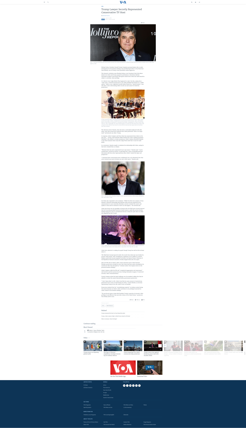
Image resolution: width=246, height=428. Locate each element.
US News (86, 385)
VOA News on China (128, 405)
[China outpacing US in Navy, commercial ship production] (133, 346)
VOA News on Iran (108, 407)
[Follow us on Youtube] (130, 385)
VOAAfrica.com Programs (90, 414)
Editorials (126, 414)
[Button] (143, 23)
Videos (145, 405)
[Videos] (196, 2)
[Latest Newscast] (199, 2)
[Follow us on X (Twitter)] (127, 385)
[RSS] (136, 385)
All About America (88, 387)
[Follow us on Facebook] (124, 385)
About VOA (86, 424)
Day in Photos (107, 405)
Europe (105, 392)
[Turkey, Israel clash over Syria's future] (233, 346)
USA (102, 6)
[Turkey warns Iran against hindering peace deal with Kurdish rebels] (153, 346)
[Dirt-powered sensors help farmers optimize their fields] (213, 346)
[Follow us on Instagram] (133, 385)
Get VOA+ (106, 422)
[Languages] (192, 2)
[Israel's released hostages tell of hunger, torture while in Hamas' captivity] (173, 346)
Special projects (87, 407)
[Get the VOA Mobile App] (123, 367)
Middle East (106, 395)
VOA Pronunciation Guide (150, 424)
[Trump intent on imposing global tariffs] (93, 346)
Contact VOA (127, 422)
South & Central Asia (108, 397)
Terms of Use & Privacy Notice (91, 422)
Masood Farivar (106, 15)
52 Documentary (128, 407)
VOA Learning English (109, 414)
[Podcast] (139, 385)
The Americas (106, 387)
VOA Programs (87, 405)
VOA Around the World (109, 424)
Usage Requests (147, 422)
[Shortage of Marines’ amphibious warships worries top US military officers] (113, 346)
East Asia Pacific (107, 390)
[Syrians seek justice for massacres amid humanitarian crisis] (193, 346)
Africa (104, 385)
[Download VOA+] (149, 367)
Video (85, 338)
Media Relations (127, 424)
